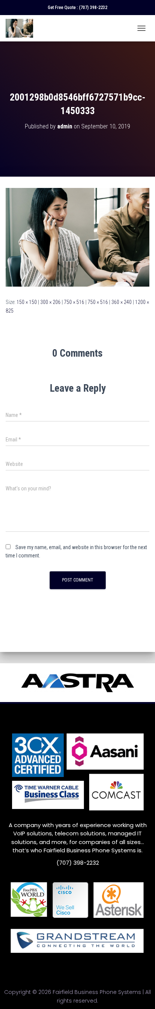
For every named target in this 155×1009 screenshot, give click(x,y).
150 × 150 (27, 302)
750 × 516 (74, 302)
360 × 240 (121, 302)
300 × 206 (50, 302)
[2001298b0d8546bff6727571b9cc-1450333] (77, 237)
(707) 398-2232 (93, 7)
